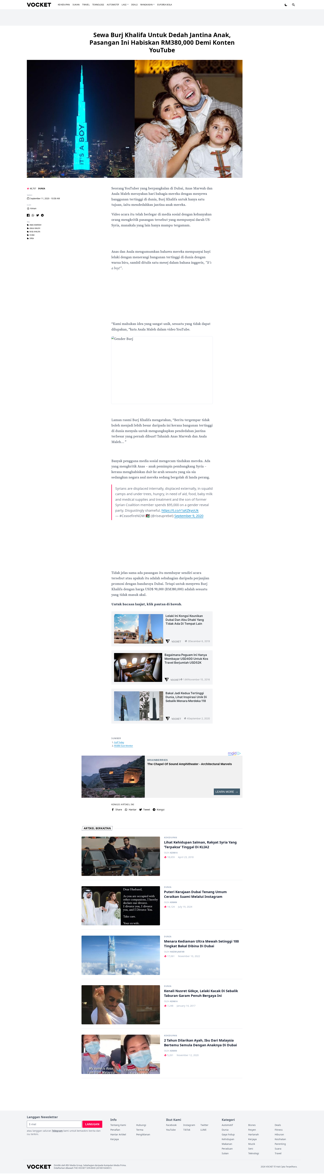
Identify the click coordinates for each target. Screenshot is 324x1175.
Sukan (76, 4)
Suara (278, 1148)
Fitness (279, 1129)
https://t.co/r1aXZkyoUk (180, 510)
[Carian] (293, 4)
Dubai (32, 235)
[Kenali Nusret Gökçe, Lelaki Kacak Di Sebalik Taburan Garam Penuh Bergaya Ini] (121, 1005)
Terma (139, 1129)
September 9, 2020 (188, 516)
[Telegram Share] (42, 215)
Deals (134, 4)
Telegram (57, 1130)
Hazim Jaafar (177, 952)
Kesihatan (280, 1139)
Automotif (113, 4)
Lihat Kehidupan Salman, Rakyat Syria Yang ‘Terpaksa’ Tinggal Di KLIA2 (200, 844)
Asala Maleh (35, 228)
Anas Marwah (35, 225)
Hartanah (253, 1134)
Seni (250, 1148)
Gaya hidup (228, 1134)
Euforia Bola (164, 4)
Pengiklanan (143, 1134)
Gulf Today (119, 742)
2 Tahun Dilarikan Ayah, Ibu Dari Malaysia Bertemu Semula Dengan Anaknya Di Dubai (200, 1042)
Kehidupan (64, 4)
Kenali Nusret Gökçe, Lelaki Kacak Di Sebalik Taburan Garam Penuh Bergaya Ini (201, 993)
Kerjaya (114, 1139)
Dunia (41, 188)
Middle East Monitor (123, 745)
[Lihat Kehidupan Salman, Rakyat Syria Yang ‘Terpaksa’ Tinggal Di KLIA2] (121, 856)
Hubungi (141, 1125)
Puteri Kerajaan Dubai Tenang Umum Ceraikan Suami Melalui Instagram (195, 894)
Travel (86, 4)
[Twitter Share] (37, 215)
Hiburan (279, 1134)
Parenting (280, 1143)
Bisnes (252, 1125)
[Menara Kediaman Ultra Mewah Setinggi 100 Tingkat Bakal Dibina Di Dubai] (121, 955)
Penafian (115, 1129)
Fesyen (252, 1129)
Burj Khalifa (35, 232)
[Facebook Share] (28, 215)
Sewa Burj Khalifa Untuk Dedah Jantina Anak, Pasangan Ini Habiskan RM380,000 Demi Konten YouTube (162, 42)
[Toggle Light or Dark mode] (286, 4)
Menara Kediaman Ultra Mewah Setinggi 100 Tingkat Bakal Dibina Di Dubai (201, 943)
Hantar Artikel (118, 1134)
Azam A (174, 853)
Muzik (251, 1143)
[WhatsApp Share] (33, 215)
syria (32, 238)
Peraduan (227, 1148)
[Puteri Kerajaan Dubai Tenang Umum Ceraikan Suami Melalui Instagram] (121, 905)
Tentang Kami (118, 1125)
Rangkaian (146, 4)
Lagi (124, 4)
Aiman (33, 208)
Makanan (227, 1143)
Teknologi (98, 4)
